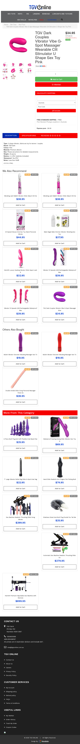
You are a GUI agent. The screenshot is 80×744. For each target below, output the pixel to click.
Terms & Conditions (13, 703)
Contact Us (10, 660)
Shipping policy (11, 691)
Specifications (29, 136)
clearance (52, 20)
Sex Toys (11, 14)
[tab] (10, 135)
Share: (38, 66)
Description (11, 135)
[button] (56, 84)
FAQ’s (8, 699)
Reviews (45, 136)
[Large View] (5, 64)
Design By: (34, 741)
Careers (8, 667)
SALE (41, 20)
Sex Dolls (21, 20)
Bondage (46, 14)
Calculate (57, 111)
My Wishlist (10, 715)
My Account (10, 688)
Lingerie (36, 14)
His (27, 14)
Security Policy (11, 675)
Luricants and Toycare (62, 14)
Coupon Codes (11, 727)
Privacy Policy (11, 671)
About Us (9, 664)
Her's (20, 14)
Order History (10, 719)
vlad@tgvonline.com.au (15, 647)
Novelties (33, 20)
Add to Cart (57, 79)
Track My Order (11, 723)
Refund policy (11, 695)
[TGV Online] (40, 7)
